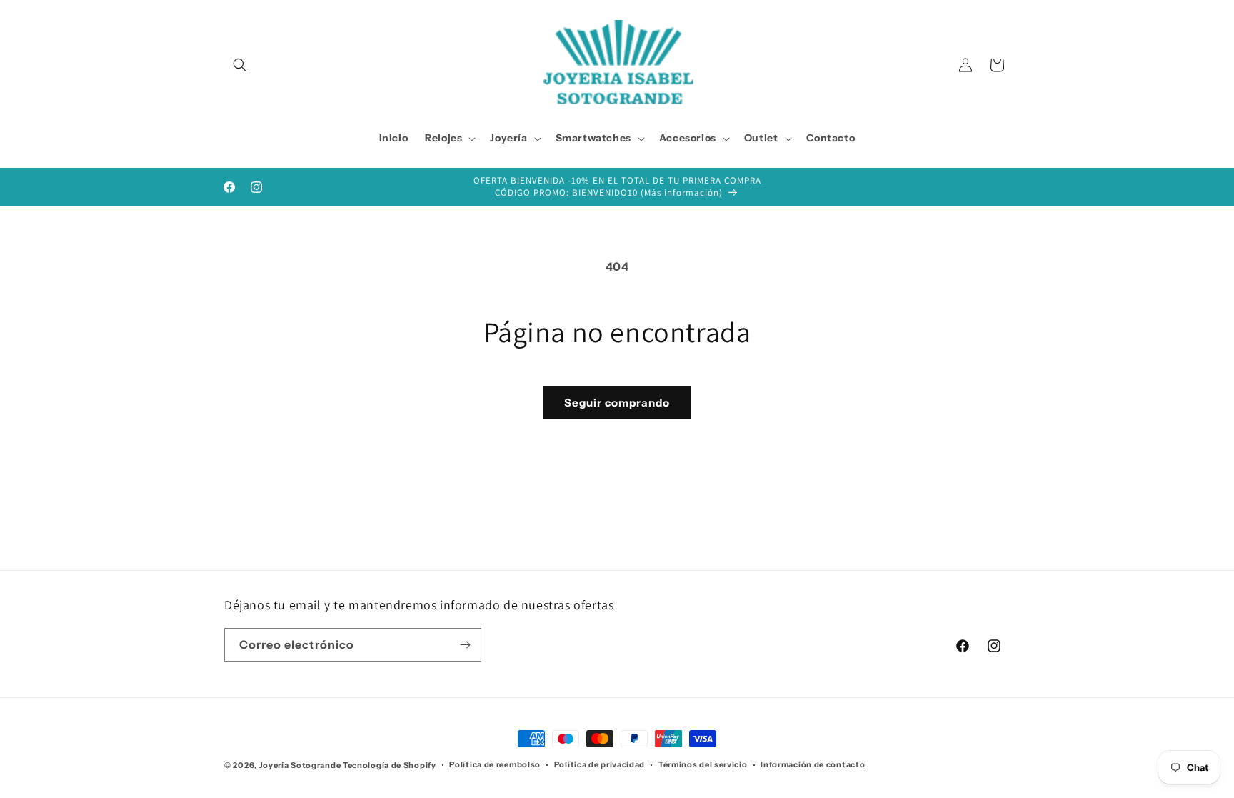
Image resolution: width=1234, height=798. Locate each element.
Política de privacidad (599, 764)
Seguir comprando (617, 402)
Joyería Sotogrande (300, 765)
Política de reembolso (495, 764)
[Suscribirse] (465, 645)
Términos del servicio (703, 764)
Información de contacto (813, 764)
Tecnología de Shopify (389, 765)
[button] (240, 65)
